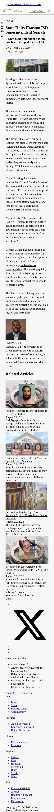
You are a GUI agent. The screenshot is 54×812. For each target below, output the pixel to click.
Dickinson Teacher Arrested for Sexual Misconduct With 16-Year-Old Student (27, 570)
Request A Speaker (21, 794)
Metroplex (17, 766)
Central (15, 757)
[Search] (49, 10)
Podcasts (16, 745)
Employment (18, 797)
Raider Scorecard (20, 730)
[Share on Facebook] (2, 19)
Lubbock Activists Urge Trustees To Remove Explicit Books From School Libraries (26, 515)
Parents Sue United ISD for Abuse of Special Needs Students (26, 459)
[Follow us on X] (29, 642)
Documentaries (19, 742)
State (14, 705)
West (14, 776)
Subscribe (36, 11)
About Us (11, 692)
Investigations (19, 708)
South (14, 773)
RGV (14, 769)
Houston (15, 763)
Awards (15, 791)
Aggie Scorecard (20, 723)
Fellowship (17, 801)
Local (10, 21)
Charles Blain (20, 48)
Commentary (18, 711)
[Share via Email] (2, 32)
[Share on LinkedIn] (2, 27)
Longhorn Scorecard (22, 726)
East (13, 760)
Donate (18, 11)
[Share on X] (2, 23)
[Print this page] (2, 36)
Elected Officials (20, 788)
